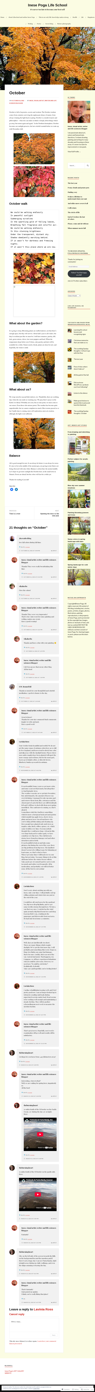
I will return (72, 208)
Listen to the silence (80, 393)
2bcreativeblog (25, 538)
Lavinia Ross (24, 741)
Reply (55, 550)
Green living (49, 24)
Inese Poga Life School (47, 5)
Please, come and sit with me (78, 224)
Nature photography (64, 24)
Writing (30, 24)
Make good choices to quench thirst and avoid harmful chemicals (82, 403)
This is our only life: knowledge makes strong (54, 17)
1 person (27, 547)
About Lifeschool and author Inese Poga (21, 17)
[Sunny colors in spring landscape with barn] (79, 560)
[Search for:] (79, 166)
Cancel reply (16, 1314)
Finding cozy (72, 192)
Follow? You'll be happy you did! (79, 274)
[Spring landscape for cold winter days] (79, 585)
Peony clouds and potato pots (78, 188)
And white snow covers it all (78, 203)
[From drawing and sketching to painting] (79, 454)
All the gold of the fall (81, 375)
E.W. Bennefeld (25, 686)
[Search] (87, 166)
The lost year (72, 183)
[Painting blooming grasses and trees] (79, 534)
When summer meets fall (77, 228)
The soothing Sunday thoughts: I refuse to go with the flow (82, 351)
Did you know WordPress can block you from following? (81, 385)
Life (82, 17)
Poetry (39, 24)
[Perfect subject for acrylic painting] (79, 481)
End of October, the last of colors (76, 218)
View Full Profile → (74, 152)
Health (75, 17)
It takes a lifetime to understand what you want (77, 198)
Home (2, 17)
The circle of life (74, 212)
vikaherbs (23, 586)
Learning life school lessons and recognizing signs (80, 332)
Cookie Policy (36, 1388)
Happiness (91, 17)
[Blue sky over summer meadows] (79, 508)
